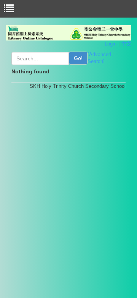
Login (110, 44)
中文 (126, 44)
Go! (78, 58)
